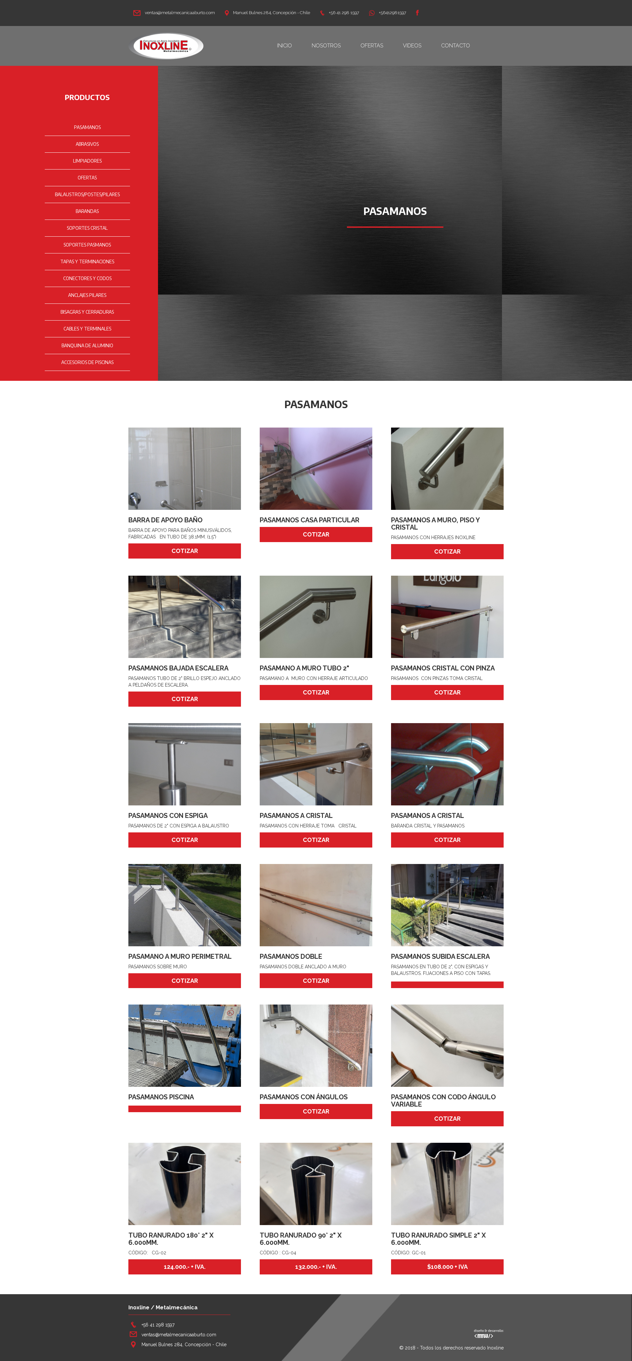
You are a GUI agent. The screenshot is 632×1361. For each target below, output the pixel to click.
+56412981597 (392, 12)
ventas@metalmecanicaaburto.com (179, 12)
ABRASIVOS (87, 144)
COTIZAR (184, 550)
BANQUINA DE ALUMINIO (87, 345)
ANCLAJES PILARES (87, 295)
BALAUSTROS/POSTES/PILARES (87, 194)
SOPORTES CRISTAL (87, 228)
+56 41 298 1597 (343, 12)
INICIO (284, 45)
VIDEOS (412, 45)
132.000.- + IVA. (316, 1266)
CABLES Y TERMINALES (87, 328)
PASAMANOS (87, 127)
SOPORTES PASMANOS (87, 245)
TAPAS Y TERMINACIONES (87, 261)
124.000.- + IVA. (184, 1266)
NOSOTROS (326, 45)
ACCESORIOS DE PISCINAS (87, 362)
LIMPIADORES (87, 161)
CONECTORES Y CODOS (87, 278)
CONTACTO (455, 45)
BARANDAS (87, 211)
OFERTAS (371, 45)
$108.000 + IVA (447, 1266)
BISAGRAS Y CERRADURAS (87, 312)
